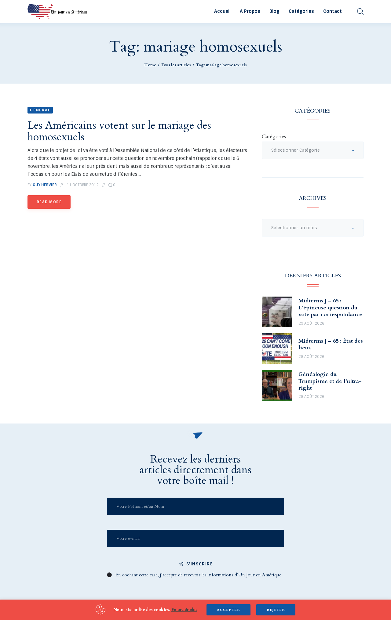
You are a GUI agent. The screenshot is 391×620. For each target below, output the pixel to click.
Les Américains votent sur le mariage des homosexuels (119, 131)
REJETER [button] (276, 609)
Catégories (274, 136)
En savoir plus (184, 610)
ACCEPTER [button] (228, 609)
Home (150, 65)
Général (40, 110)
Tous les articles (176, 65)
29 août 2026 (311, 323)
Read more (49, 202)
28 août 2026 (311, 356)
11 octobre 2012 (83, 184)
